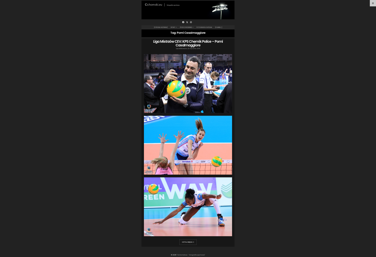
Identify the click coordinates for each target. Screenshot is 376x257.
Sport (173, 27)
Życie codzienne (186, 27)
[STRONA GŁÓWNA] (161, 27)
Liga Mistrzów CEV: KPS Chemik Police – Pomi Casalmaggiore (188, 43)
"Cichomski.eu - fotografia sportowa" (191, 255)
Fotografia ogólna (204, 27)
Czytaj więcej (187, 242)
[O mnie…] (218, 27)
